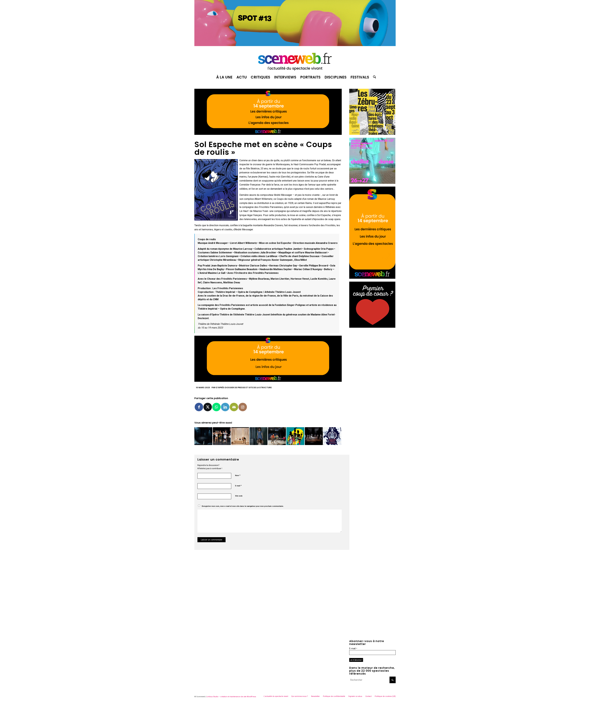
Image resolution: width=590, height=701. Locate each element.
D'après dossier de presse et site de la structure (244, 387)
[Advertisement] (372, 349)
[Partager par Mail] (234, 407)
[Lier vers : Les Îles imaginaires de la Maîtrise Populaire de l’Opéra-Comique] (314, 436)
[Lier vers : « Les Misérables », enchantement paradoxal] (203, 436)
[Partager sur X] (207, 407)
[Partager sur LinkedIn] (225, 407)
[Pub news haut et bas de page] (268, 134)
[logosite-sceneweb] (295, 60)
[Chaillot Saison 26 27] (372, 183)
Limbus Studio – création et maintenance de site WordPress (231, 697)
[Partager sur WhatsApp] (216, 407)
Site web (238, 496)
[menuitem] (224, 77)
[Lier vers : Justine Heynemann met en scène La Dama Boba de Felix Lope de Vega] (258, 436)
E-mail (238, 485)
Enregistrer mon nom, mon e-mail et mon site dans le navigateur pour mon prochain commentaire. (243, 506)
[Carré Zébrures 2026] (372, 134)
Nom (237, 475)
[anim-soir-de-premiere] (372, 326)
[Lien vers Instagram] (242, 407)
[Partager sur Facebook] (199, 407)
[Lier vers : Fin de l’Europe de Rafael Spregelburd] (222, 436)
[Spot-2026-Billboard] (295, 45)
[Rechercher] (373, 77)
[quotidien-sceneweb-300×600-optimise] (372, 277)
